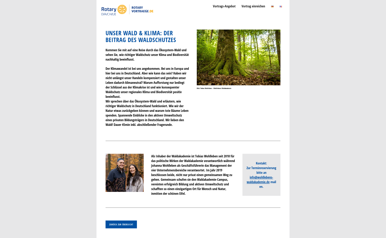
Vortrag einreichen (253, 6)
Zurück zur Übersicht (121, 224)
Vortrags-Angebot (224, 6)
